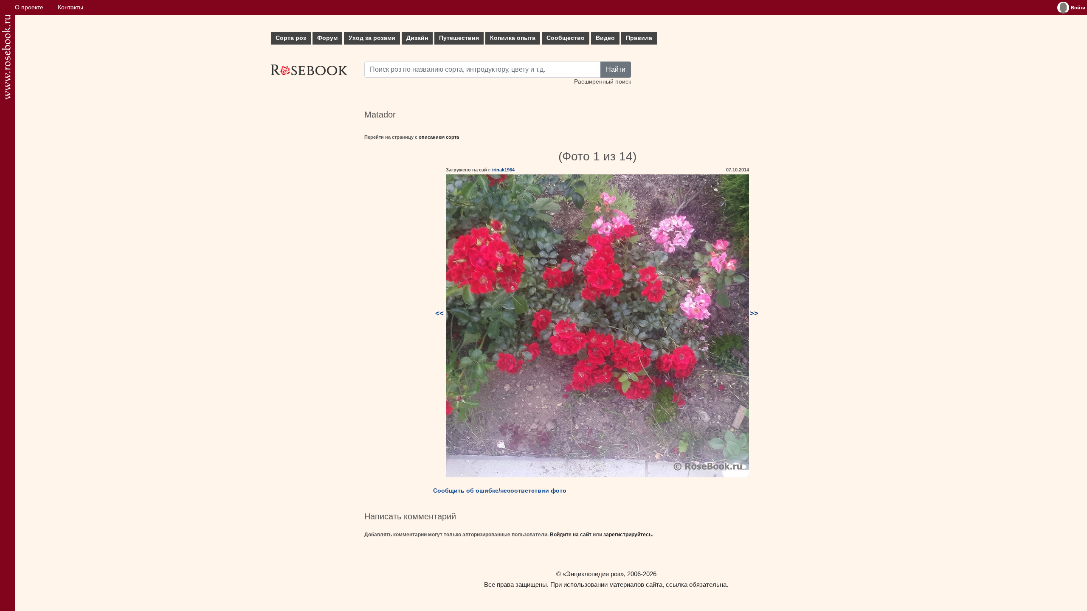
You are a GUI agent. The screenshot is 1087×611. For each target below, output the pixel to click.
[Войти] (1063, 8)
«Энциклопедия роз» (593, 573)
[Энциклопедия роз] (6, 57)
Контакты (70, 7)
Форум (327, 38)
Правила (639, 38)
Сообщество (565, 38)
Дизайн (417, 38)
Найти (615, 69)
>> (754, 313)
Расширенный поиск (602, 81)
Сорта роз (291, 38)
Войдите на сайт (570, 535)
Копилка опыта (512, 38)
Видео (605, 38)
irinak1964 (503, 169)
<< (439, 313)
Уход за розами (372, 38)
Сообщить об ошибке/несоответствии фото (499, 490)
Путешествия (459, 38)
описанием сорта (439, 137)
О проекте (29, 7)
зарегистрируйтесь (627, 535)
